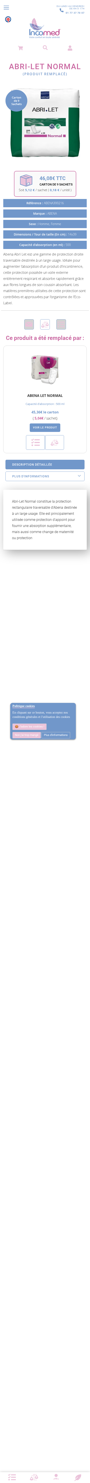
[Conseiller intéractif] (56, 1477)
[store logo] (45, 28)
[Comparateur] (34, 1477)
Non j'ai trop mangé (26, 735)
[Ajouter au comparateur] (45, 324)
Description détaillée (32, 464)
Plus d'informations (56, 735)
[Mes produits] (12, 1477)
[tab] (45, 464)
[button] (35, 442)
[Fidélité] (77, 1477)
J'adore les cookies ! (31, 726)
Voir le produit (45, 427)
